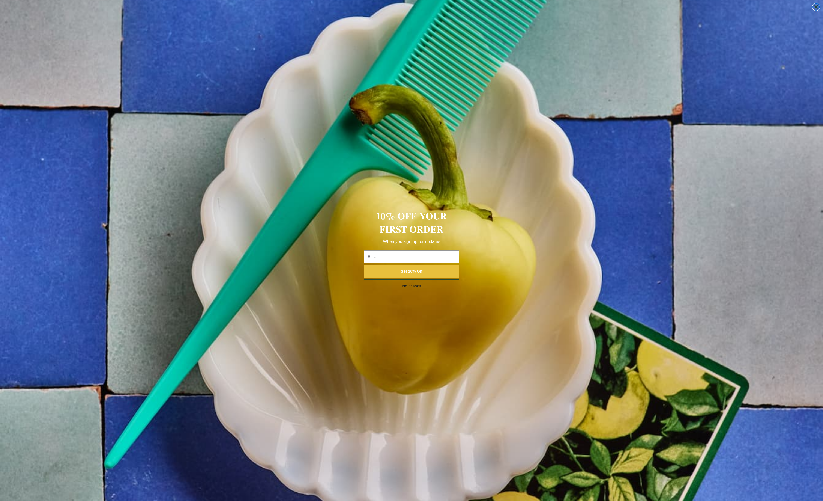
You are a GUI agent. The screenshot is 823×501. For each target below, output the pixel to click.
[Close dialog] (816, 6)
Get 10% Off (411, 271)
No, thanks (411, 286)
